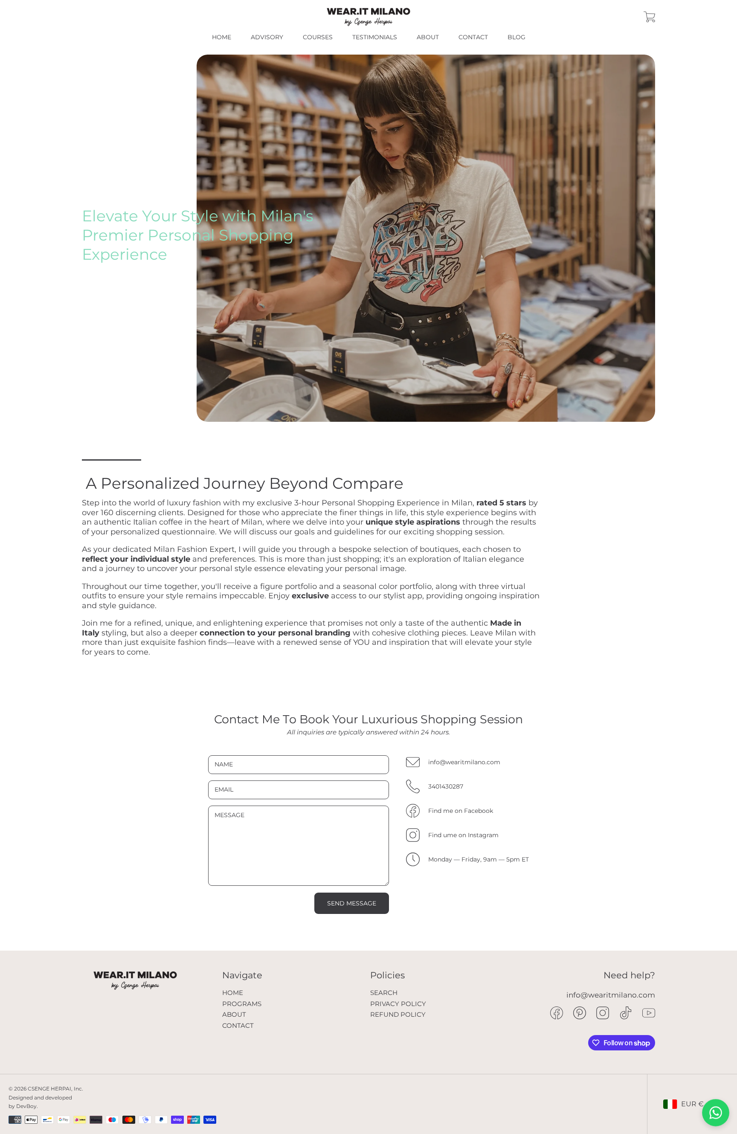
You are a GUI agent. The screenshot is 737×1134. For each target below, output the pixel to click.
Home (232, 993)
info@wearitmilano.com (464, 762)
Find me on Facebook (460, 811)
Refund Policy (398, 1014)
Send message (351, 903)
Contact (238, 1025)
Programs (241, 1004)
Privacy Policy (398, 1004)
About (234, 1014)
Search (384, 993)
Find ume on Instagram (463, 835)
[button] (649, 17)
